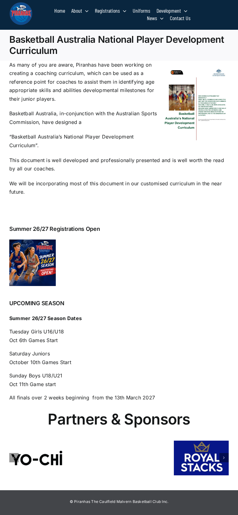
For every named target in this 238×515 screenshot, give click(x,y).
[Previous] (14, 457)
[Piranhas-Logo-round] (21, 5)
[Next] (224, 457)
